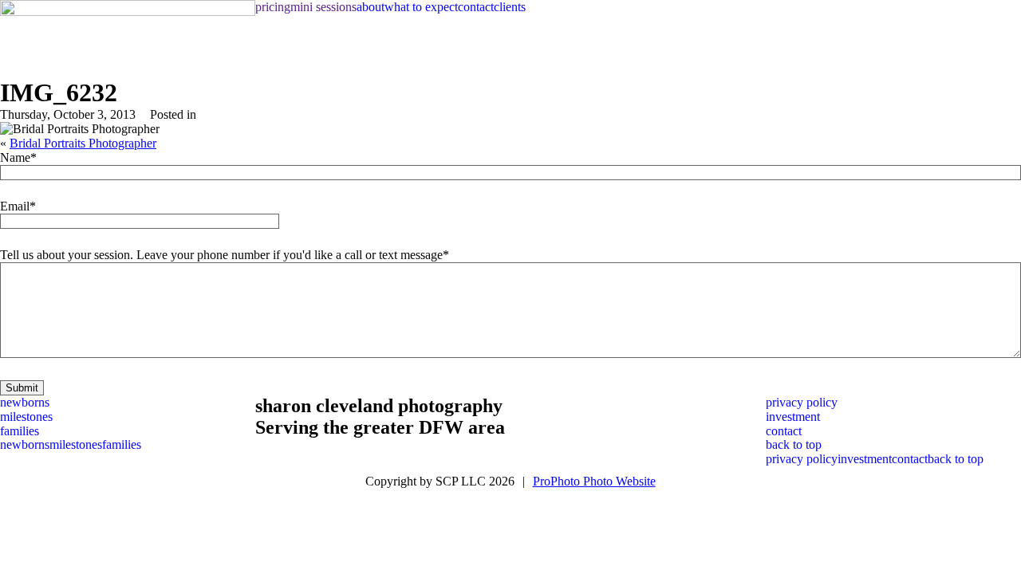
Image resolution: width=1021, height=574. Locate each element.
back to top (794, 444)
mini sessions (323, 7)
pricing (272, 7)
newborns (24, 402)
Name (15, 157)
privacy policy (802, 402)
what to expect (421, 7)
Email (15, 206)
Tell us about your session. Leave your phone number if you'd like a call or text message (221, 254)
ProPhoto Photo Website (594, 481)
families (19, 431)
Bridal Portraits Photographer (83, 143)
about (370, 7)
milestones (26, 416)
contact (476, 7)
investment (793, 416)
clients (510, 7)
